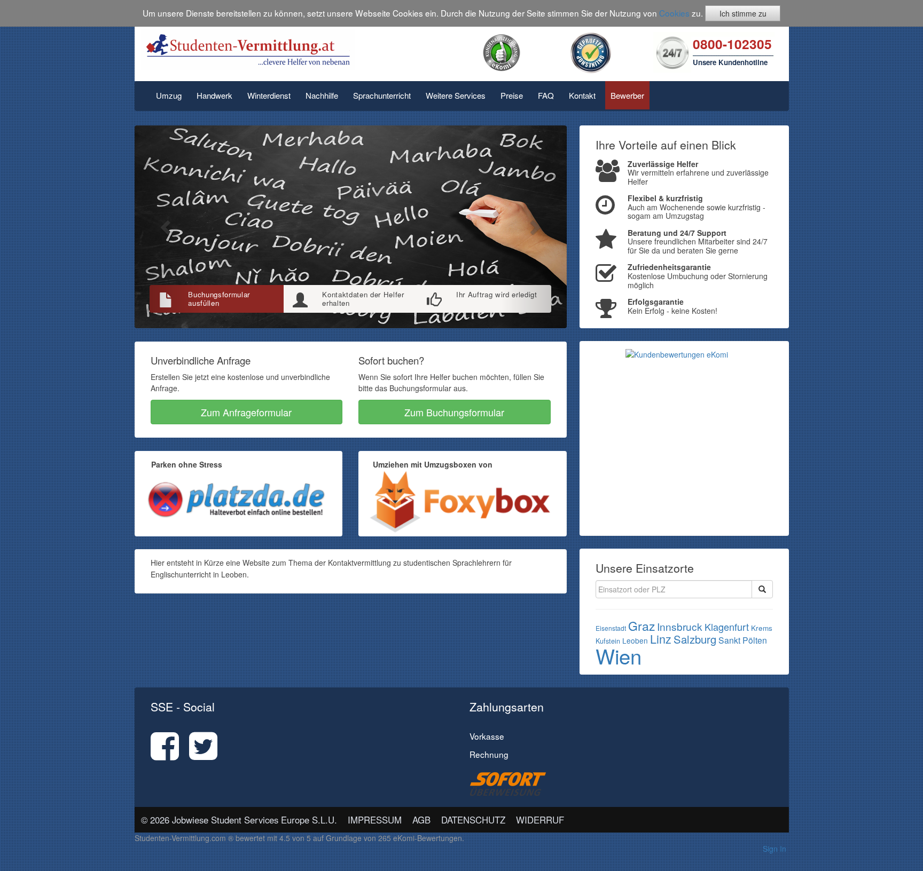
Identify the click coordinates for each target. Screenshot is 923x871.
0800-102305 (732, 43)
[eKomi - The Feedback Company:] (501, 51)
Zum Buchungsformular (454, 412)
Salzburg (695, 639)
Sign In (774, 848)
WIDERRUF (540, 819)
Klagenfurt (727, 627)
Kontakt (582, 95)
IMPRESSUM (375, 819)
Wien (619, 655)
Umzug (169, 95)
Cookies (674, 13)
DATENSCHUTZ (473, 819)
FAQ (546, 95)
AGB (421, 819)
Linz (660, 638)
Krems (761, 627)
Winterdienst (269, 95)
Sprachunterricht (382, 95)
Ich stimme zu (742, 13)
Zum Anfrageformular (246, 412)
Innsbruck (679, 626)
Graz (641, 626)
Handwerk (214, 95)
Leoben (635, 640)
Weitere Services (456, 95)
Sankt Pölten (742, 640)
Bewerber (627, 95)
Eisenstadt (611, 627)
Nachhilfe (322, 95)
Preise (511, 95)
